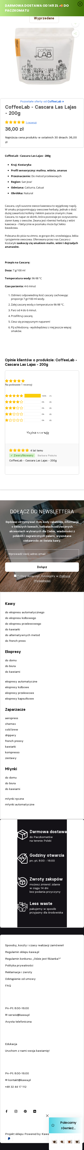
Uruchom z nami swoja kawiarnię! (27, 1051)
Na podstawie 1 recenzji (18, 384)
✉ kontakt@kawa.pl (18, 1080)
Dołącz (42, 567)
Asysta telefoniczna (18, 1021)
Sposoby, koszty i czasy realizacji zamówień (34, 945)
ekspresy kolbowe (17, 687)
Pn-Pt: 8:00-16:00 (17, 1008)
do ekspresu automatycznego (24, 612)
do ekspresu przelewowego (23, 623)
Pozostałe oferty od (42, 101)
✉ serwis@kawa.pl (17, 1015)
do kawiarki (12, 629)
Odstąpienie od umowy (20, 979)
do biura (10, 666)
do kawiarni (12, 672)
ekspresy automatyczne (21, 681)
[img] (19, 450)
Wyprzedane (44, 18)
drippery (10, 735)
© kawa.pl (11, 1128)
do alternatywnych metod (22, 635)
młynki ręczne (14, 799)
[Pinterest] (25, 1110)
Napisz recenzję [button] (38, 433)
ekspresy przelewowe (19, 693)
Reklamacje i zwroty (18, 972)
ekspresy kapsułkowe (19, 698)
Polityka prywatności (19, 965)
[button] (14, 396)
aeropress (11, 718)
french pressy (14, 741)
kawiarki (10, 746)
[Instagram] (15, 1110)
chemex (10, 724)
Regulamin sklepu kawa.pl (22, 952)
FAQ (8, 985)
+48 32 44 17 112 (16, 1087)
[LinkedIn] (34, 1110)
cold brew (11, 729)
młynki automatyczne (19, 804)
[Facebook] (6, 1110)
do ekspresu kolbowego (20, 618)
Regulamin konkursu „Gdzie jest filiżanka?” (33, 959)
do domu (11, 660)
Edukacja (11, 1044)
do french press (15, 641)
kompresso (12, 752)
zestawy (11, 758)
